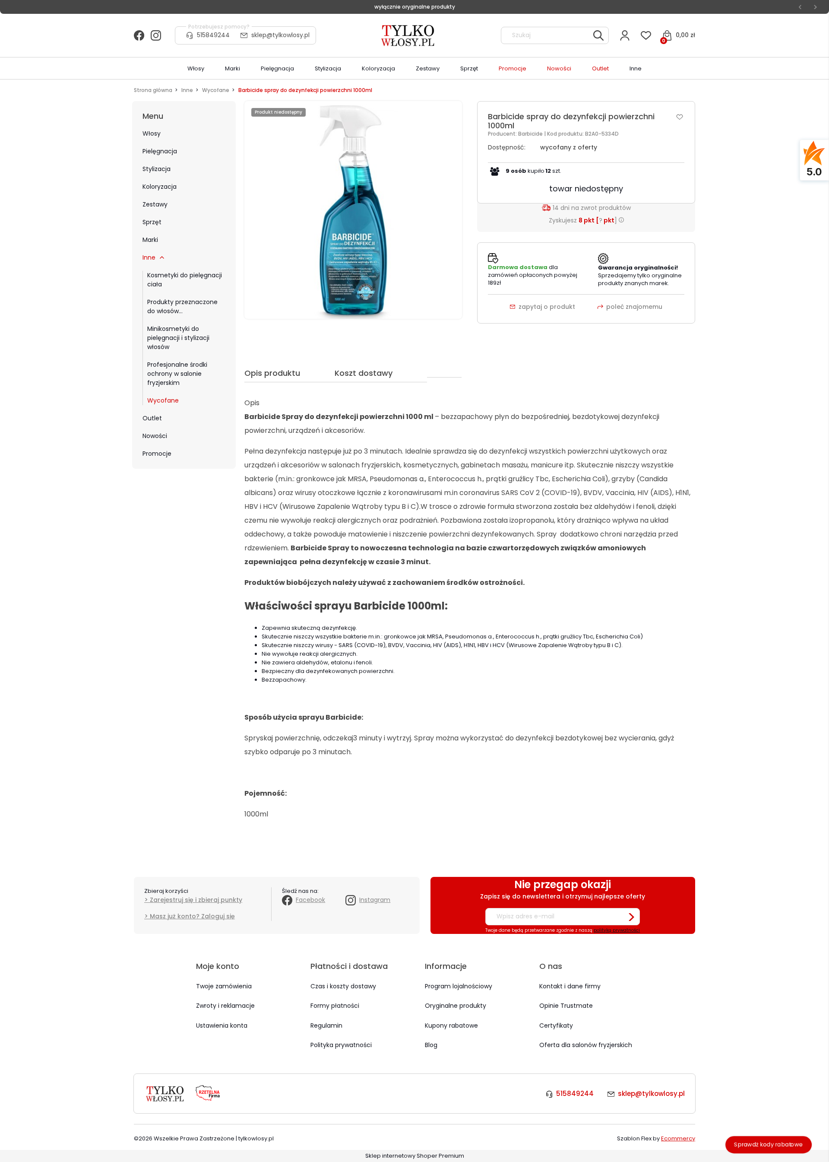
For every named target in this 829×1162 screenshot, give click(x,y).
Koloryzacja (159, 186)
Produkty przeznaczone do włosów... (182, 306)
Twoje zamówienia (224, 986)
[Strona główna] (408, 35)
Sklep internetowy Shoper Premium (414, 1156)
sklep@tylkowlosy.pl (280, 35)
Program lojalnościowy (458, 986)
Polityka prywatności (341, 1045)
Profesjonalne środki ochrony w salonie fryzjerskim (177, 373)
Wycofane (163, 400)
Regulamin (326, 1025)
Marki (150, 239)
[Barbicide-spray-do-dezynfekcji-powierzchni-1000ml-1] (353, 210)
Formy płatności (334, 1005)
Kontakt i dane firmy (570, 986)
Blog (431, 1045)
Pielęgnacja (159, 151)
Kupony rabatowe (451, 1025)
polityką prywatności (617, 930)
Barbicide (531, 133)
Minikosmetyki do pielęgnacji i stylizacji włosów (178, 337)
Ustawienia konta (221, 1025)
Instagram (374, 899)
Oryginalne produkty (455, 1005)
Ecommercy (678, 1138)
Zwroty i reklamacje (225, 1005)
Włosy (151, 133)
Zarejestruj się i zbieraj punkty (196, 899)
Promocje (156, 453)
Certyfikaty (556, 1025)
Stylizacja (156, 169)
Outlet (152, 418)
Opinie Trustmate (566, 1005)
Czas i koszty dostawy (343, 986)
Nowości (154, 436)
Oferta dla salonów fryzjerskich (585, 1045)
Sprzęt (151, 222)
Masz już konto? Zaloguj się (192, 916)
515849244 (213, 35)
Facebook (310, 899)
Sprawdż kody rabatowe (768, 1144)
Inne (148, 257)
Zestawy (155, 204)
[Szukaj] (598, 35)
